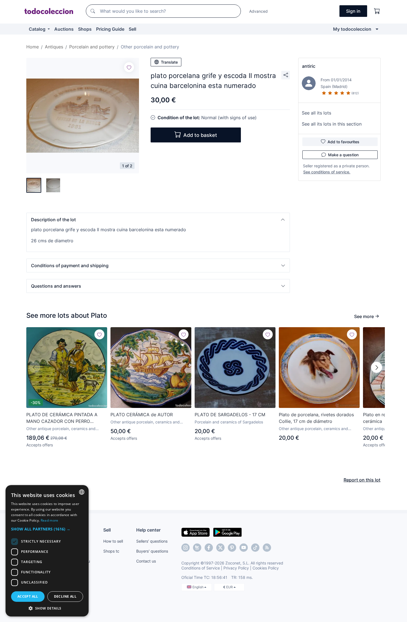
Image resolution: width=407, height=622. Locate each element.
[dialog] (47, 550)
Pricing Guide (110, 29)
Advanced (258, 11)
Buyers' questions (152, 551)
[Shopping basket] (377, 11)
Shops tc (111, 551)
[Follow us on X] (220, 547)
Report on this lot (362, 480)
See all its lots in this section (332, 124)
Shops (85, 29)
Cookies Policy (266, 568)
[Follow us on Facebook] (209, 547)
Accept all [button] (27, 596)
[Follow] (129, 67)
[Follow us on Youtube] (243, 547)
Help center (148, 530)
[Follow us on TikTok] (255, 547)
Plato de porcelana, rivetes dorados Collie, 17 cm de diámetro (316, 418)
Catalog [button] (38, 29)
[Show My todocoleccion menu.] (376, 29)
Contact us (146, 561)
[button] (158, 219)
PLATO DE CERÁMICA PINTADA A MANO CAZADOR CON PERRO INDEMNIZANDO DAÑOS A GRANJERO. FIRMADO (61, 418)
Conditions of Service (200, 568)
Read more (49, 520)
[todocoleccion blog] (267, 547)
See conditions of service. (326, 172)
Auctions (64, 29)
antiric (308, 66)
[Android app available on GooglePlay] (227, 532)
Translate (169, 62)
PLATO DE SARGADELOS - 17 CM (230, 414)
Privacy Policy (236, 568)
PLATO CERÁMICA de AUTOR (141, 414)
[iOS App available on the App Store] (195, 532)
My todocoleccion (352, 29)
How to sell (113, 541)
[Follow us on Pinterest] (232, 547)
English (198, 587)
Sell (132, 29)
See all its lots (316, 113)
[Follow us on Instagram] (185, 547)
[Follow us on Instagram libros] (197, 547)
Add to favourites (343, 141)
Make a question (343, 154)
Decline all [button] (65, 596)
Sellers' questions (152, 541)
